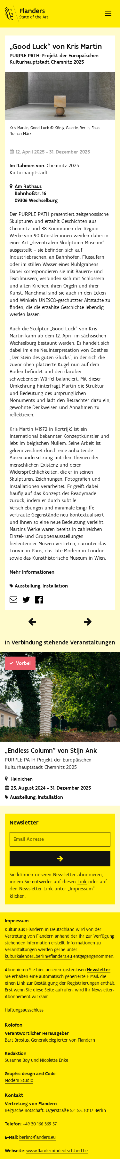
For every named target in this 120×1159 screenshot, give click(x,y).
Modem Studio (19, 1080)
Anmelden (60, 858)
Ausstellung (27, 586)
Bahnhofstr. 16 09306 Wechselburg (36, 196)
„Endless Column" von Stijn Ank (51, 750)
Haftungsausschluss (24, 1010)
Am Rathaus (28, 186)
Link (82, 882)
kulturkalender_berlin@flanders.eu (38, 956)
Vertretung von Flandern (29, 936)
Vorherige (32, 622)
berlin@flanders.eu (37, 1137)
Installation (55, 586)
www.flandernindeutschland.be (57, 1151)
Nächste (88, 622)
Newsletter (98, 970)
